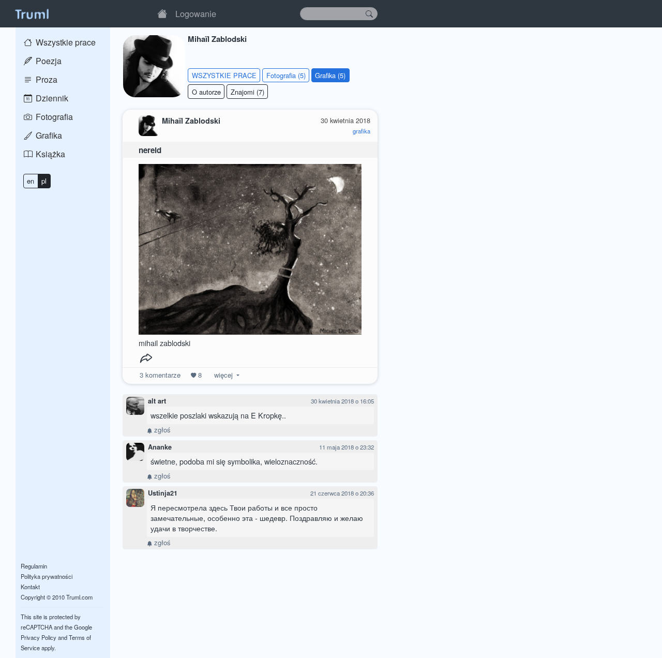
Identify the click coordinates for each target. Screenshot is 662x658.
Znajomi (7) (247, 92)
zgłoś (161, 430)
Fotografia (53, 117)
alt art (157, 401)
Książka (49, 154)
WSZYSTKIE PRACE (224, 75)
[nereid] (250, 246)
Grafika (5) (330, 75)
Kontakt (30, 586)
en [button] (30, 181)
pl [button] (44, 181)
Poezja (48, 61)
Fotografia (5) (286, 75)
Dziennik (51, 98)
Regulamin (34, 566)
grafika (361, 131)
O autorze (206, 92)
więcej (223, 375)
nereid (150, 150)
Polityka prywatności (46, 576)
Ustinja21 (162, 493)
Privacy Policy (38, 637)
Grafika (48, 135)
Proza (45, 79)
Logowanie (195, 13)
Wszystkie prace (65, 42)
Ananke (160, 447)
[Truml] (31, 13)
